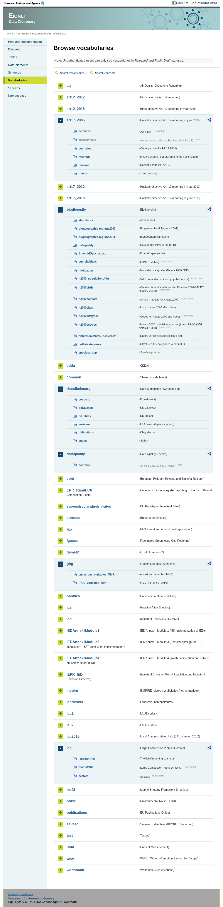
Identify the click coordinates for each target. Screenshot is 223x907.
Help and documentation (25, 41)
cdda (71, 366)
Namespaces (17, 95)
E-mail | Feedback (20, 894)
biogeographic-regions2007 (97, 228)
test (70, 835)
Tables (12, 57)
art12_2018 (76, 109)
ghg (70, 564)
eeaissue (84, 424)
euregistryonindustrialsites (89, 506)
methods (84, 156)
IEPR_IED (75, 674)
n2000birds (86, 287)
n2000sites (86, 307)
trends (83, 173)
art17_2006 (76, 120)
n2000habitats (88, 299)
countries (85, 148)
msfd (71, 790)
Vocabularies (17, 80)
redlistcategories (90, 344)
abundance (86, 220)
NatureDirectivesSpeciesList (97, 336)
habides (73, 596)
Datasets (14, 49)
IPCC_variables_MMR (93, 582)
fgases (72, 541)
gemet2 (73, 552)
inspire (72, 690)
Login (179, 3)
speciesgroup (88, 352)
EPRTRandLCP (79, 490)
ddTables (85, 416)
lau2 (70, 725)
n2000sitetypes (88, 316)
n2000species (88, 324)
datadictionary (78, 389)
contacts (84, 399)
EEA (26, 3)
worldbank (75, 870)
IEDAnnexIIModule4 (83, 658)
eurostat (73, 518)
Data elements (18, 65)
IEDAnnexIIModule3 (83, 642)
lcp (69, 748)
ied (69, 619)
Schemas (14, 72)
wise (70, 858)
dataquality (86, 245)
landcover (75, 702)
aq (69, 86)
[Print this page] (187, 3)
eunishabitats (88, 261)
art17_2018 (76, 198)
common (74, 377)
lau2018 (73, 736)
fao (69, 529)
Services (14, 88)
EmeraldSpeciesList (92, 253)
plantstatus (86, 767)
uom (70, 847)
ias (69, 607)
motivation (86, 270)
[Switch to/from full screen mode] (193, 3)
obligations (86, 432)
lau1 (70, 713)
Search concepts (105, 73)
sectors (83, 776)
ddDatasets (86, 407)
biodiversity (76, 209)
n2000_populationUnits (94, 278)
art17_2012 (76, 187)
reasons (84, 165)
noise (71, 801)
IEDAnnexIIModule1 (83, 630)
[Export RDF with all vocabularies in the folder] (209, 120)
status (83, 440)
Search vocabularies (72, 73)
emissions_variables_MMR (97, 574)
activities (85, 131)
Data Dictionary (41, 33)
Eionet (25, 33)
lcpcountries (87, 758)
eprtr (70, 479)
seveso (73, 824)
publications (77, 812)
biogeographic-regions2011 (97, 237)
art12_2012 (76, 97)
